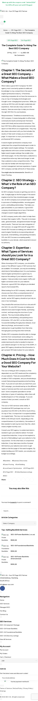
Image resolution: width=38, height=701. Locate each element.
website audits (28, 339)
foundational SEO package (10, 408)
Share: (4, 479)
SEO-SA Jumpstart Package (9, 625)
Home (2, 600)
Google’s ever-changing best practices (15, 101)
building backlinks (18, 202)
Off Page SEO (29, 468)
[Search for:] (19, 510)
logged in (13, 502)
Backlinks (7, 460)
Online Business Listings (24, 472)
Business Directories (20, 460)
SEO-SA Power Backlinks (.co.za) (23, 534)
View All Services (5, 639)
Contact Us (4, 614)
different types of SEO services (21, 266)
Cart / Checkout (5, 657)
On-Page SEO (25, 40)
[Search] (33, 510)
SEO (5, 476)
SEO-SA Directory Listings (9, 636)
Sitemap (3, 691)
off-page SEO (29, 227)
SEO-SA (26, 52)
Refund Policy (17, 688)
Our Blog (3, 611)
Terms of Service (6, 688)
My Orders (3, 653)
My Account (4, 650)
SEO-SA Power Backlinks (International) (20, 557)
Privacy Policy (28, 688)
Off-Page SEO (12, 40)
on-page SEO (16, 227)
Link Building (21, 464)
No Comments (20, 55)
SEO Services (4, 603)
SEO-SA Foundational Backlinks (22, 545)
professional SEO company (10, 139)
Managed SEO (5, 607)
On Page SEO (8, 472)
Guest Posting (9, 464)
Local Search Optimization (13, 468)
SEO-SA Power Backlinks (8, 628)
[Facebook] (2, 588)
